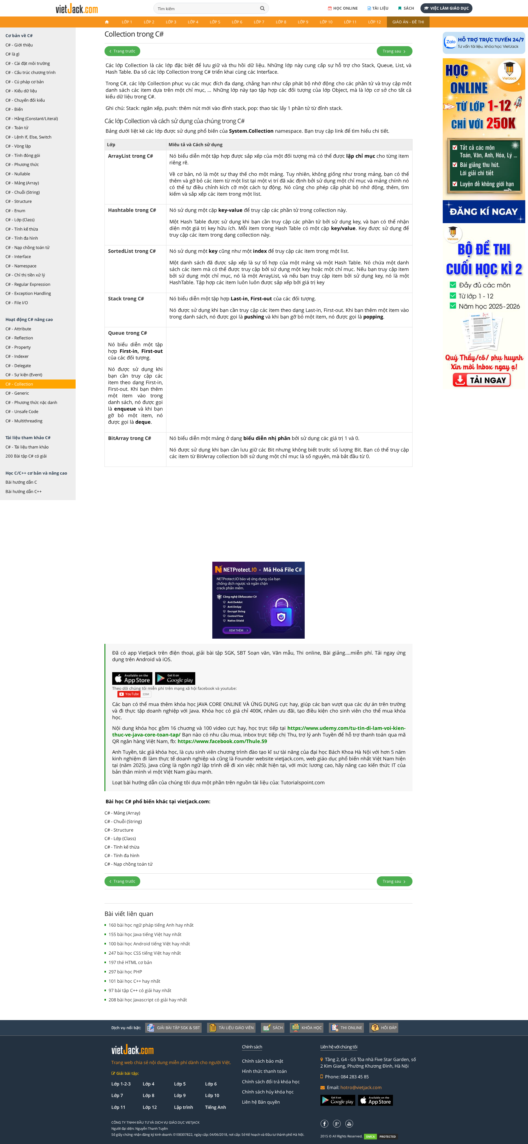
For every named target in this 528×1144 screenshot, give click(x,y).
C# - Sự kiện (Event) (24, 374)
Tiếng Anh (215, 1107)
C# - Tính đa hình (22, 238)
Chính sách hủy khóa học (268, 1092)
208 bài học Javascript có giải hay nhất (148, 1000)
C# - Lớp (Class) (20, 219)
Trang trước (123, 51)
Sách (408, 8)
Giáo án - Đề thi (408, 21)
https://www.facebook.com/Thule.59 (222, 741)
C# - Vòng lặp (18, 146)
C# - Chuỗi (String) (23, 192)
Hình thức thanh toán (264, 1071)
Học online (345, 8)
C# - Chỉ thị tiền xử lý (25, 275)
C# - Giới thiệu (19, 45)
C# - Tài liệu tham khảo (27, 447)
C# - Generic (17, 393)
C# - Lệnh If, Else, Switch (28, 137)
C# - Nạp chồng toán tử (28, 247)
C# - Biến (14, 109)
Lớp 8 (281, 21)
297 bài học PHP (125, 972)
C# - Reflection (19, 337)
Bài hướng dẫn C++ (24, 491)
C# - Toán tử (17, 127)
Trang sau (392, 51)
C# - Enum (15, 210)
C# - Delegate (18, 365)
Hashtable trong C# (132, 210)
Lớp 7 (259, 21)
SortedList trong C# (132, 251)
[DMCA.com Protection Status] (384, 1136)
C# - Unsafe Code (22, 411)
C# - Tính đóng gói (23, 155)
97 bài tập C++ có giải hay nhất (140, 990)
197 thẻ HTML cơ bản (130, 962)
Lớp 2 (149, 21)
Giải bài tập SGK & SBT (178, 1027)
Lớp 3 (171, 21)
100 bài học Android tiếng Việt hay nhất (149, 944)
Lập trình (183, 1107)
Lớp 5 (215, 21)
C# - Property (18, 347)
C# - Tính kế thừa (22, 229)
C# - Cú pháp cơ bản (25, 81)
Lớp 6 (237, 21)
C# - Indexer (17, 356)
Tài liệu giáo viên (236, 1027)
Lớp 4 (193, 21)
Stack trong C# (126, 298)
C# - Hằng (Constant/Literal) (32, 118)
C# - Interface (18, 256)
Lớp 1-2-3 (121, 1084)
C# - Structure (19, 201)
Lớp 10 (326, 21)
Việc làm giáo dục (449, 8)
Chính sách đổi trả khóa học (271, 1082)
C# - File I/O (17, 302)
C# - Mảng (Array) (22, 182)
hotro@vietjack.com (361, 1087)
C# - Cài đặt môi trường (28, 63)
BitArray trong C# (129, 438)
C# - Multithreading (24, 420)
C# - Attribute (18, 328)
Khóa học (312, 1027)
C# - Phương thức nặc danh (31, 402)
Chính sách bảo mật (262, 1061)
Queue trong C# (127, 332)
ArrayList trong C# (130, 156)
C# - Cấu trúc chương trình (31, 72)
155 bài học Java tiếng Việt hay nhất (145, 934)
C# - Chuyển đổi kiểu (25, 100)
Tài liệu (380, 8)
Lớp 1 (127, 21)
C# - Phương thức (22, 164)
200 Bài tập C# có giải (26, 456)
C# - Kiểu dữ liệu (21, 90)
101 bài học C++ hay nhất (134, 981)
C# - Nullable (18, 173)
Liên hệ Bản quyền (261, 1102)
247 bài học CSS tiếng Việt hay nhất (145, 953)
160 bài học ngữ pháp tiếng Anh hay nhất (151, 925)
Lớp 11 (350, 21)
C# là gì (13, 54)
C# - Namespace (21, 265)
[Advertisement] (259, 515)
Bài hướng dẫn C (21, 482)
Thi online (351, 1027)
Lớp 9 (303, 21)
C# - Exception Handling (28, 293)
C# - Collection (19, 384)
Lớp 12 (374, 21)
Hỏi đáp (389, 1027)
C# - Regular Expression (28, 284)
